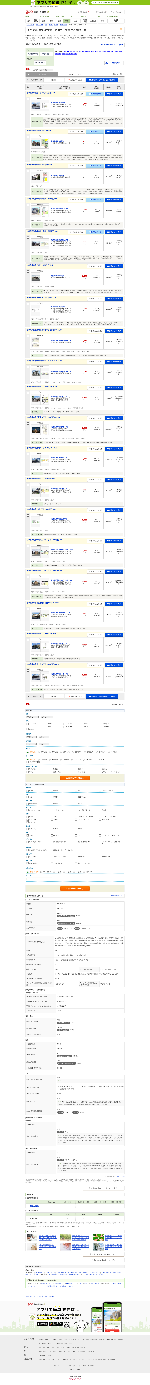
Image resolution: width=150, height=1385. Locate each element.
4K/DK (86, 726)
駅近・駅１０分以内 (32, 1274)
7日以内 (78, 872)
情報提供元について (31, 1296)
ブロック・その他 (107, 790)
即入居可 (56, 835)
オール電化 (81, 772)
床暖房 (55, 819)
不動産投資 (84, 1351)
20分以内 (101, 759)
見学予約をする (96, 94)
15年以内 (78, 752)
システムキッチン (59, 810)
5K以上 (31, 729)
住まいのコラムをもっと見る (104, 1260)
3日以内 (68, 872)
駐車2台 (55, 769)
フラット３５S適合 (59, 856)
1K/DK (50, 724)
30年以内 (114, 752)
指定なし (33, 752)
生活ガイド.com (120, 1176)
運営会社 (92, 1366)
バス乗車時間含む (35, 762)
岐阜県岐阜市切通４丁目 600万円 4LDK (41, 478)
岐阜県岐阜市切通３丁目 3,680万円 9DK (41, 509)
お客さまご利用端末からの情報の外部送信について (66, 1339)
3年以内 (44, 752)
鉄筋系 (31, 790)
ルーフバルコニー (83, 819)
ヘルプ (69, 1366)
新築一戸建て (58, 1283)
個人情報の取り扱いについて (47, 1343)
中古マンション (46, 1283)
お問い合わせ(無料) (115, 94)
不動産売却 (42, 1355)
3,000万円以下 (84, 1272)
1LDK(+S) (69, 724)
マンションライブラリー (36, 1286)
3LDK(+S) (69, 726)
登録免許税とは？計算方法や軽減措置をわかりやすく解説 (113, 1238)
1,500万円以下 (61, 1272)
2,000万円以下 (72, 1272)
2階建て (80, 769)
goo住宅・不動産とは (45, 1339)
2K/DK (86, 724)
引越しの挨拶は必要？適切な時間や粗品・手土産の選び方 (113, 1247)
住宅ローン (91, 1351)
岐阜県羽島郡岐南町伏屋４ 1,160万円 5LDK (43, 199)
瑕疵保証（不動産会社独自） (38, 850)
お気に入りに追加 (76, 80)
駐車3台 (80, 829)
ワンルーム (32, 723)
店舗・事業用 (94, 1283)
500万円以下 (40, 1272)
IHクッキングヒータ (84, 810)
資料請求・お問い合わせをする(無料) (103, 80)
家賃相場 (63, 1286)
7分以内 (66, 759)
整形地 (80, 803)
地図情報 (113, 1359)
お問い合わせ (76, 1366)
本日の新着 (47, 872)
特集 (40, 1359)
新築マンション (43, 1351)
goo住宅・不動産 (29, 1339)
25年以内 (102, 752)
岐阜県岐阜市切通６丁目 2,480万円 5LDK (42, 386)
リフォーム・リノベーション (111, 772)
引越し (45, 1359)
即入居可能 (64, 1274)
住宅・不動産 (117, 1283)
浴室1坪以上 (33, 822)
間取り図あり (117, 1272)
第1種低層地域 (54, 1274)
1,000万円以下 (50, 1272)
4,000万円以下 (95, 1272)
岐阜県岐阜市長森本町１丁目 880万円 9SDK (43, 603)
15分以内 (89, 759)
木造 (79, 790)
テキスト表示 (42, 74)
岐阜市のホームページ (117, 895)
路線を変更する (33, 54)
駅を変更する (46, 54)
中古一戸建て (70, 1283)
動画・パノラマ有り (84, 863)
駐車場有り (32, 769)
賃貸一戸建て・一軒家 (58, 1347)
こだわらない (34, 872)
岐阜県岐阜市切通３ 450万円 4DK (39, 130)
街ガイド (84, 1359)
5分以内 (55, 759)
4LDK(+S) (106, 726)
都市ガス (105, 769)
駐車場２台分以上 (75, 1274)
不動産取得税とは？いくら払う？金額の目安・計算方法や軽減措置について (80, 1238)
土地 (79, 1283)
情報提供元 (102, 1339)
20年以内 (90, 752)
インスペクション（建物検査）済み (112, 842)
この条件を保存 (115, 63)
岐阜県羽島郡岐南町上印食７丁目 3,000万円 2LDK (45, 540)
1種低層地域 (33, 803)
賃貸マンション (69, 1347)
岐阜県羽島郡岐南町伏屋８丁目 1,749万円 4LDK (44, 330)
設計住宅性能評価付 (59, 842)
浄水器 (104, 810)
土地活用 (49, 1355)
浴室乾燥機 (105, 819)
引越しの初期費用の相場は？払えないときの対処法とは (47, 1247)
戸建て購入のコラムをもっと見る (104, 1254)
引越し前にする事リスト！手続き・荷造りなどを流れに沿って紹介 (80, 1247)
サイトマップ (85, 1366)
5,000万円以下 (106, 1272)
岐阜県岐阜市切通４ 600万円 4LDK (40, 164)
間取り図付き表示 (75, 74)
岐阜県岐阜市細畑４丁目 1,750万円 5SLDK (42, 448)
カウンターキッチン (35, 810)
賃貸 (85, 1283)
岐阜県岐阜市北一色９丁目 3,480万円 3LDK (43, 664)
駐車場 (77, 1347)
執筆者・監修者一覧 (103, 1359)
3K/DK (50, 726)
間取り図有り (33, 863)
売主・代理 (57, 772)
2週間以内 (89, 872)
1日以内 (58, 872)
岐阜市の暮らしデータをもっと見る (104, 1188)
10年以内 (66, 752)
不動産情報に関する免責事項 (46, 1296)
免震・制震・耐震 (35, 842)
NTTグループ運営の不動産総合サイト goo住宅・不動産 (42, 6)
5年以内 (55, 752)
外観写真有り (57, 863)
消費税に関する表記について (64, 1343)
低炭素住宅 (81, 856)
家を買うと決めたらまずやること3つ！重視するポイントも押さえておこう (48, 1238)
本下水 (31, 772)
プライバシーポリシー (60, 1366)
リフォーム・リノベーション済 (93, 1274)
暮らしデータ (73, 1286)
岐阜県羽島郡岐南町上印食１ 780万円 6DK (42, 231)
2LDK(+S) (106, 724)
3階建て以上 (82, 797)
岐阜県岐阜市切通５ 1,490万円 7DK (40, 265)
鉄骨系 (55, 790)
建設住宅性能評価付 (84, 842)
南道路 (55, 803)
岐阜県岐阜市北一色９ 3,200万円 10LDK (41, 297)
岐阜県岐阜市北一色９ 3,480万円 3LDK (41, 93)
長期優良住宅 (106, 856)
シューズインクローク (109, 816)
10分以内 (77, 759)
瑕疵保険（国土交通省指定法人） (64, 850)
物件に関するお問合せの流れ (90, 1339)
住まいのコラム (92, 1359)
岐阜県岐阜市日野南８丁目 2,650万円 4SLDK (43, 417)
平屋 (30, 797)
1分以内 (44, 759)
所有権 (31, 835)
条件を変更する (40, 62)
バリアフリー (82, 835)
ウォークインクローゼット (86, 816)
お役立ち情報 (28, 1359)
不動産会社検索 (52, 1286)
